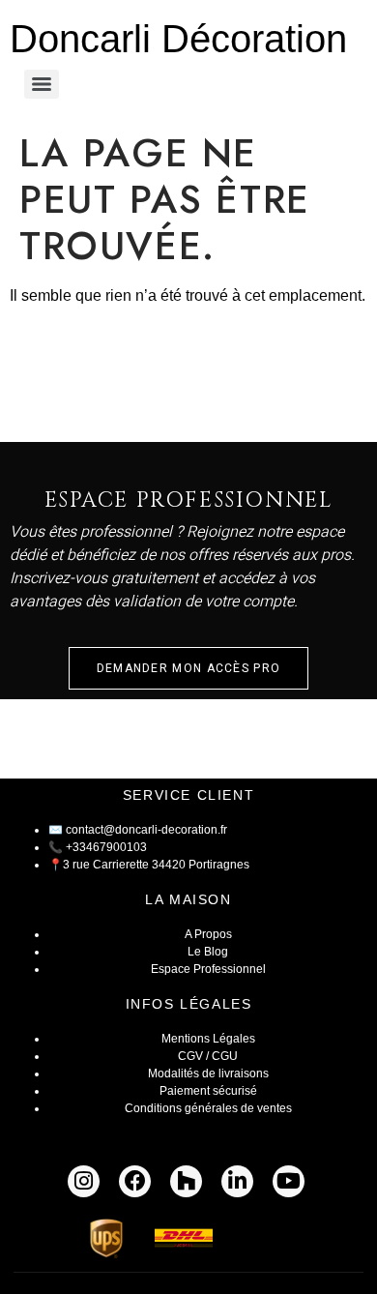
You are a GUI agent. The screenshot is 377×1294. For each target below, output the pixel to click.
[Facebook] (135, 1181)
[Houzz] (186, 1181)
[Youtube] (288, 1181)
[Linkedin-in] (237, 1181)
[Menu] (41, 84)
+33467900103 (106, 847)
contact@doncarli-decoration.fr (146, 830)
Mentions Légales (208, 1038)
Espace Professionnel (208, 969)
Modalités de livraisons (208, 1073)
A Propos (208, 934)
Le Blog (208, 951)
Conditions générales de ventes (208, 1108)
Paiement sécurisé (208, 1091)
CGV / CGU (208, 1056)
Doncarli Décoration (178, 38)
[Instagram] (84, 1181)
